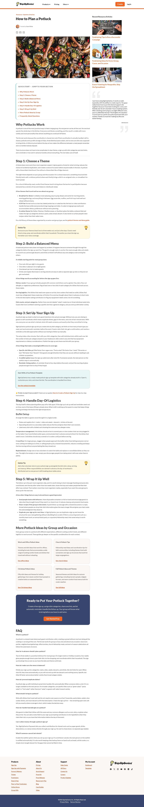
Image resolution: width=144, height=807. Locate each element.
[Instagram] (118, 769)
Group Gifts (14, 790)
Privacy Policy (64, 802)
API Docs (63, 768)
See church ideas (61, 561)
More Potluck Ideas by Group (30, 112)
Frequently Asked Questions (30, 116)
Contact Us (64, 771)
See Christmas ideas (25, 587)
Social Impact (40, 771)
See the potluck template (26, 385)
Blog (37, 784)
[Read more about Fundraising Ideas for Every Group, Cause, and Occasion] (107, 51)
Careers (63, 774)
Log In (129, 4)
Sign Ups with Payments (18, 768)
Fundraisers (15, 778)
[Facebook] (111, 769)
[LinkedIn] (128, 769)
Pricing (56, 4)
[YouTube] (121, 769)
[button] (46, 4)
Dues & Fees (15, 781)
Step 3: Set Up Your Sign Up (29, 102)
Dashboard (88, 765)
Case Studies (40, 787)
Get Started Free (52, 619)
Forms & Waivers (16, 771)
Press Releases (40, 778)
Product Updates (66, 778)
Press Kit (38, 774)
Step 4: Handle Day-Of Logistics (31, 106)
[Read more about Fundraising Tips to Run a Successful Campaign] (107, 27)
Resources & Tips (41, 781)
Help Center (64, 765)
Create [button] (120, 4)
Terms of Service (75, 802)
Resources (19, 14)
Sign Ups (14, 765)
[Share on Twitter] (17, 32)
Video (38, 790)
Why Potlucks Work (27, 92)
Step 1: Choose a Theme (28, 95)
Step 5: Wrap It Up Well (28, 109)
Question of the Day (29, 14)
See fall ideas (60, 587)
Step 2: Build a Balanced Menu (30, 99)
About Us (39, 768)
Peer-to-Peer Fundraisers (19, 784)
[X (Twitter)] (114, 769)
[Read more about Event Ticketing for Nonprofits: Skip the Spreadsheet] (107, 75)
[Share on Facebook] (20, 32)
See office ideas (23, 561)
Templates (88, 768)
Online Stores (15, 787)
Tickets (13, 774)
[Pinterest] (125, 769)
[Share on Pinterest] (24, 32)
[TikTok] (132, 769)
